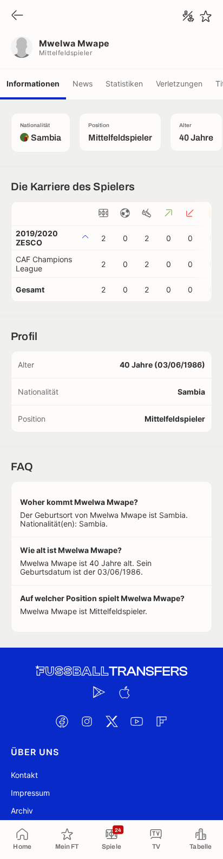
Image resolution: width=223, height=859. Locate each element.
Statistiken (124, 83)
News (83, 83)
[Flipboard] (161, 721)
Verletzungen (179, 83)
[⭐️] (205, 16)
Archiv (22, 810)
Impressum (30, 792)
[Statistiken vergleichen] (188, 16)
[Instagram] (86, 721)
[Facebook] (62, 721)
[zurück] (17, 16)
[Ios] (124, 692)
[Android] (99, 692)
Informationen (33, 83)
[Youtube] (136, 721)
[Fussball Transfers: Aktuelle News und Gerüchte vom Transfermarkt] (111, 671)
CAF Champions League (44, 264)
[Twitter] (111, 721)
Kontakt (24, 775)
